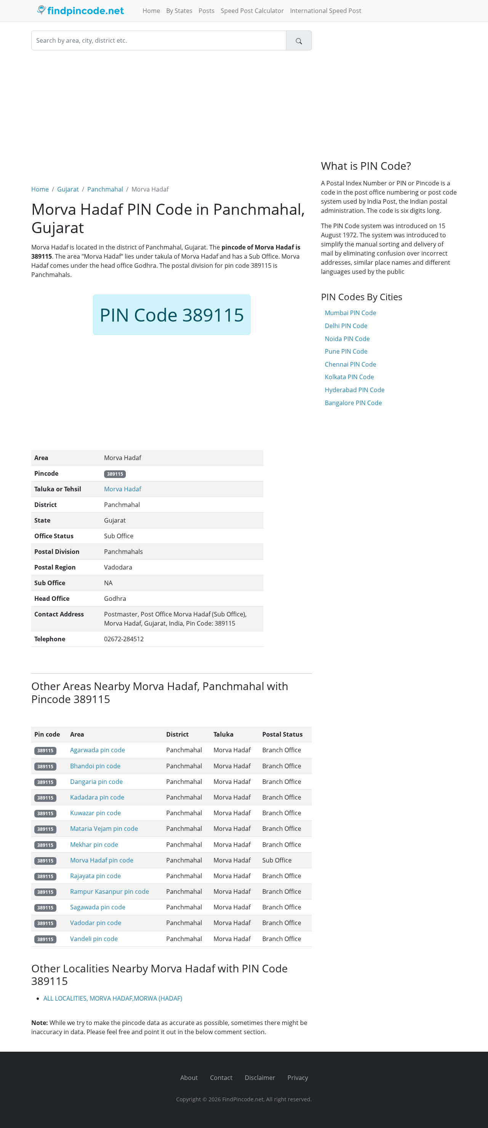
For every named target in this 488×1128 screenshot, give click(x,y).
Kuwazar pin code (95, 813)
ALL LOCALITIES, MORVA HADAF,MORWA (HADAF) (112, 998)
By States (179, 10)
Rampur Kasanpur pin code (109, 891)
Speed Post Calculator (252, 10)
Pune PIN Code (346, 351)
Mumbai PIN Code (350, 313)
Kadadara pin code (97, 797)
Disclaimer (260, 1077)
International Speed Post (325, 10)
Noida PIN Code (347, 339)
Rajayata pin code (95, 876)
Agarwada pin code (97, 750)
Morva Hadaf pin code (101, 860)
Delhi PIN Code (346, 326)
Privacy (297, 1077)
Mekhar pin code (94, 844)
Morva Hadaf (122, 489)
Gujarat (68, 189)
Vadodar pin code (95, 923)
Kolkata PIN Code (349, 377)
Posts (207, 10)
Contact (221, 1077)
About (189, 1077)
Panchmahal (105, 189)
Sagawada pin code (97, 907)
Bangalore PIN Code (353, 403)
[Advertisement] (171, 113)
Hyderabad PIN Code (355, 390)
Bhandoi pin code (95, 766)
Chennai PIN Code (350, 364)
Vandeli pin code (94, 939)
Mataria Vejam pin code (104, 828)
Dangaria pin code (96, 781)
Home (151, 10)
